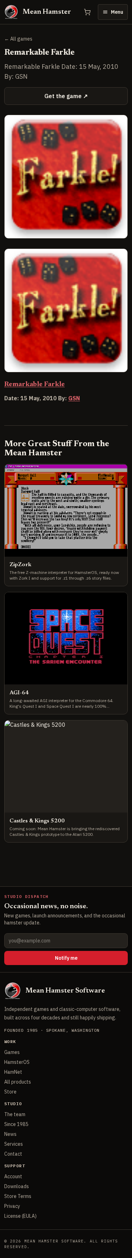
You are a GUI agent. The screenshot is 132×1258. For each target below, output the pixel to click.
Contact (13, 1154)
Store (10, 1092)
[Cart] (87, 12)
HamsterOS (17, 1062)
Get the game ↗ (66, 96)
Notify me (66, 958)
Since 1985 (16, 1124)
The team (14, 1114)
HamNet (13, 1072)
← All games (18, 39)
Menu (117, 12)
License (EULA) (20, 1216)
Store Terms (17, 1196)
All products (17, 1082)
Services (13, 1144)
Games (12, 1052)
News (10, 1134)
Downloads (16, 1186)
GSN (74, 398)
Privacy (12, 1206)
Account (13, 1176)
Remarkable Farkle (34, 384)
